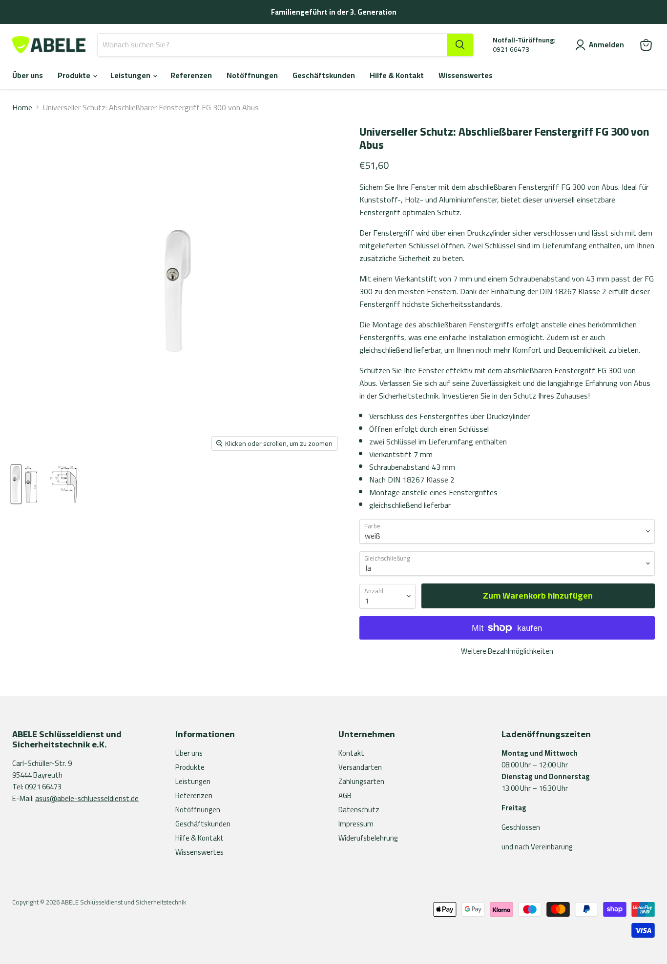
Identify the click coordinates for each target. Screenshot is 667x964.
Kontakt (351, 753)
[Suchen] (460, 45)
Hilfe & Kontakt (397, 75)
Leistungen (131, 75)
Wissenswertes (465, 75)
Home (22, 107)
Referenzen (191, 75)
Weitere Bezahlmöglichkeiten (507, 651)
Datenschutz (358, 810)
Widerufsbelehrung (368, 838)
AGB (345, 795)
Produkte (75, 75)
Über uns (27, 75)
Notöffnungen (252, 75)
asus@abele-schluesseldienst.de (87, 798)
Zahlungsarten (361, 781)
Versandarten (360, 767)
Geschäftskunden (323, 75)
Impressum (356, 824)
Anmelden (606, 45)
